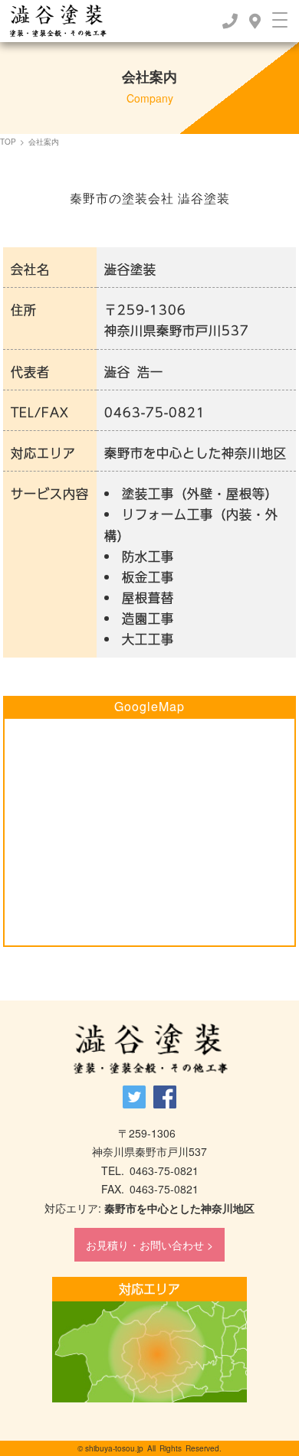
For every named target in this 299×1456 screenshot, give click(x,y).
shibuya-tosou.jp (114, 1448)
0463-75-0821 (154, 412)
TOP (8, 141)
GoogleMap (149, 706)
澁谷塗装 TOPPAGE (150, 1049)
